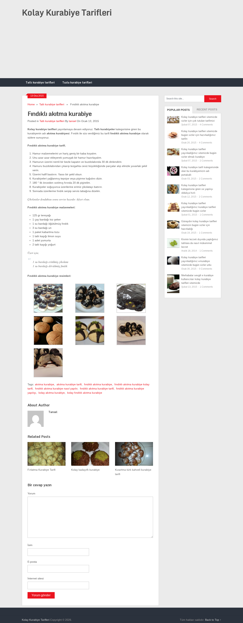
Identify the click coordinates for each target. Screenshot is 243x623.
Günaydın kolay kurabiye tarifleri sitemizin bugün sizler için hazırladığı (199, 225)
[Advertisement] (121, 49)
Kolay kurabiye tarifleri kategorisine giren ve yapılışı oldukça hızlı (197, 189)
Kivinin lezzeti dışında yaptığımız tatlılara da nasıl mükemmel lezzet (199, 243)
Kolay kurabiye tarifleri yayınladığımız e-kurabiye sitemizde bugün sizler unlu (196, 261)
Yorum (31, 493)
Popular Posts (178, 109)
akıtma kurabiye (44, 384)
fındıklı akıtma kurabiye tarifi (97, 388)
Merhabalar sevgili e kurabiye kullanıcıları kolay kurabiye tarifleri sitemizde (197, 279)
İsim (30, 545)
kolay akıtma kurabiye (52, 392)
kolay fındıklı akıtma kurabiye (84, 392)
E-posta (32, 561)
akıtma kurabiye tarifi (69, 384)
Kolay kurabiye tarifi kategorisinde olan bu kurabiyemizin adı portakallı (200, 171)
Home (31, 104)
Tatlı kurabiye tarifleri (40, 82)
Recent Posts (207, 109)
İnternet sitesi (36, 578)
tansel (72, 121)
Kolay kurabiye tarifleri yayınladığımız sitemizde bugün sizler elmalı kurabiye (198, 153)
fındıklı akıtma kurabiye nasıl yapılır (56, 388)
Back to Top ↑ (213, 619)
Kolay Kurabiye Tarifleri (67, 12)
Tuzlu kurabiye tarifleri (77, 82)
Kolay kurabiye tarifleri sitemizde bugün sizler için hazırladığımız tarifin (199, 135)
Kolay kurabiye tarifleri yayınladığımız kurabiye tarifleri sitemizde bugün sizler (198, 207)
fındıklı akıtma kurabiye (98, 384)
